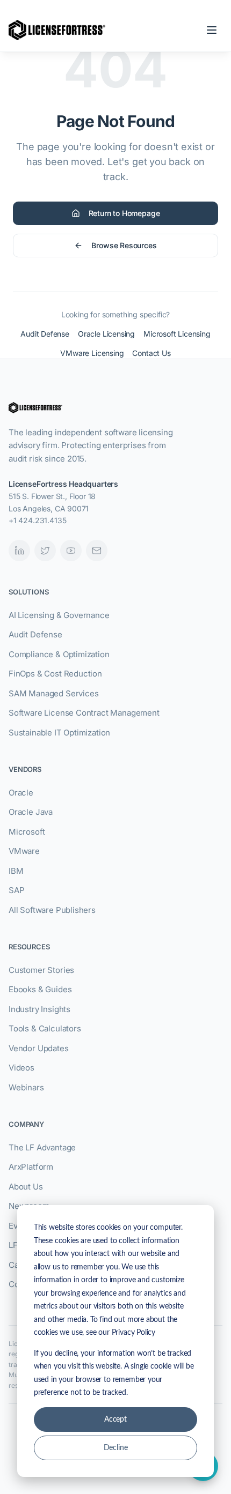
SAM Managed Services (53, 693)
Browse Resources (123, 245)
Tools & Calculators (45, 1028)
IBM (16, 871)
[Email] (96, 550)
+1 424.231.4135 (37, 520)
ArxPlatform (31, 1167)
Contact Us (151, 353)
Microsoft (27, 832)
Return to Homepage (124, 213)
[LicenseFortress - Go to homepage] (57, 30)
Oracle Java (31, 812)
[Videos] (71, 550)
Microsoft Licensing (177, 333)
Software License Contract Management (84, 713)
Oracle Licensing (106, 333)
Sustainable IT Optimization (59, 732)
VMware (24, 851)
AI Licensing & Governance (59, 615)
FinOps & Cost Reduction (55, 673)
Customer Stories (41, 970)
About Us (26, 1186)
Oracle (21, 792)
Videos (21, 1067)
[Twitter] (45, 550)
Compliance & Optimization (59, 654)
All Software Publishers (52, 910)
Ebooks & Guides (40, 989)
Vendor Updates (39, 1048)
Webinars (26, 1087)
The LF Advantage (42, 1147)
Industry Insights (39, 1009)
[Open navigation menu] (211, 30)
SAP (16, 890)
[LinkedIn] (19, 550)
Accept (115, 1419)
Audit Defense (44, 333)
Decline (116, 1448)
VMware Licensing (92, 353)
